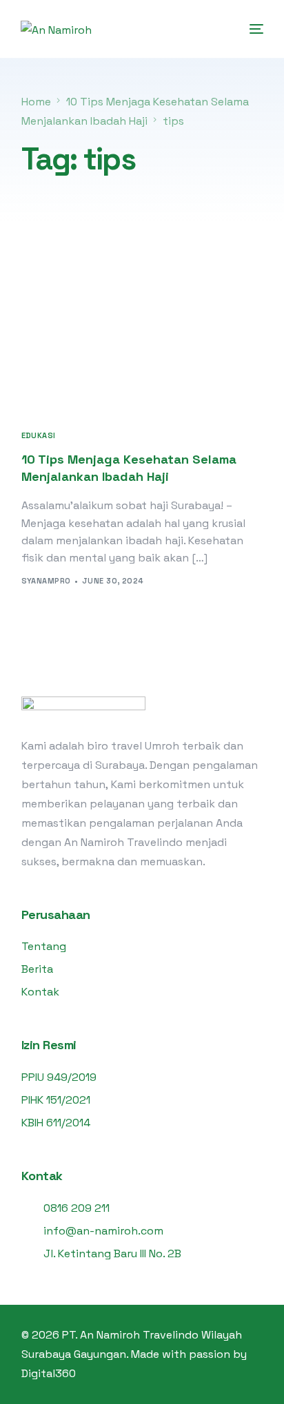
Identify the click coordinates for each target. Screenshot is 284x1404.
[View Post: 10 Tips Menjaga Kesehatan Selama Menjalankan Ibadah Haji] (142, 338)
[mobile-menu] (255, 29)
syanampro (46, 581)
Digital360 (48, 1373)
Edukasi (38, 436)
